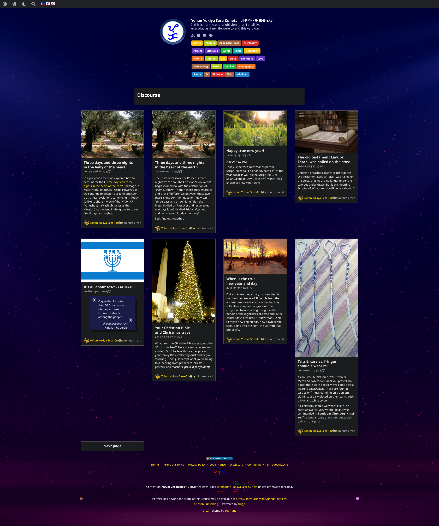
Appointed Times (229, 43)
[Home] (14, 4)
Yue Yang (231, 510)
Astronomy (250, 43)
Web (229, 74)
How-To (197, 58)
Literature (247, 58)
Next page (112, 446)
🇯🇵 (47, 4)
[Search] (33, 4)
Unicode (218, 74)
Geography (252, 50)
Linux (233, 58)
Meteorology (200, 66)
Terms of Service (173, 464)
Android (210, 43)
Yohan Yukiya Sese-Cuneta (107, 223)
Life (223, 58)
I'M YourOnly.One (276, 464)
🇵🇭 (42, 4)
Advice (197, 43)
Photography (246, 66)
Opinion (229, 66)
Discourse (212, 50)
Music (216, 66)
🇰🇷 (52, 4)
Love (260, 58)
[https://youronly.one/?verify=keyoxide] (219, 458)
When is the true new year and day (241, 281)
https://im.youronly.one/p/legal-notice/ (261, 499)
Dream (207, 510)
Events (226, 50)
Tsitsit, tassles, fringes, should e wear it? (318, 363)
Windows (242, 74)
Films (238, 50)
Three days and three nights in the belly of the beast (108, 164)
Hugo (241, 504)
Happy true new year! (245, 150)
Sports (197, 74)
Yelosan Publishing (206, 504)
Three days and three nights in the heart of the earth (108, 184)
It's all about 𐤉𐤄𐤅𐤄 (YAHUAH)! (109, 287)
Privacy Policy (197, 464)
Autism (197, 50)
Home (155, 464)
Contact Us (254, 464)
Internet (212, 58)
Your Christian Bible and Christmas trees (172, 330)
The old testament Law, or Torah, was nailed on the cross (324, 159)
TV (207, 74)
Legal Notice (218, 464)
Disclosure (236, 464)
